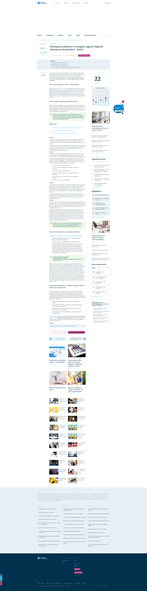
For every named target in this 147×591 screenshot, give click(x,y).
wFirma (63, 562)
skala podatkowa (48, 495)
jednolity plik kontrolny (60, 499)
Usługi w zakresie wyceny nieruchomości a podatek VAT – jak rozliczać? (101, 318)
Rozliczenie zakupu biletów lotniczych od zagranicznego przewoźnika (100, 315)
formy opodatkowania (93, 493)
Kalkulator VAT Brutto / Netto (101, 195)
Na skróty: (52, 61)
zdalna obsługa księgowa (49, 499)
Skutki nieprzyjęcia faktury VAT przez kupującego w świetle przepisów (101, 170)
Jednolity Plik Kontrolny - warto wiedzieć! (96, 532)
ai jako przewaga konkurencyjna (61, 496)
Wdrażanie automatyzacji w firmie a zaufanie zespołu (74, 538)
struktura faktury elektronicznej (66, 498)
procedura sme (77, 498)
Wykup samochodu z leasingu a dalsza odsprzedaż (49, 516)
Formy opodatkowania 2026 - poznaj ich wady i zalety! (50, 541)
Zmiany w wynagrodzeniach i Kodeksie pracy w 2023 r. (99, 520)
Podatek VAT (94, 300)
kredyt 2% (79, 499)
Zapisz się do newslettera (84, 55)
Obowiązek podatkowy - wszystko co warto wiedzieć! (63, 479)
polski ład (102, 499)
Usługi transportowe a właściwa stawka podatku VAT (100, 184)
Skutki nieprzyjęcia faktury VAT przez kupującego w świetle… (82, 462)
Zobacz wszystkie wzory (97, 296)
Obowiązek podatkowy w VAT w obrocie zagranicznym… (82, 479)
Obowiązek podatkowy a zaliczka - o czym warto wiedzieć (63, 417)
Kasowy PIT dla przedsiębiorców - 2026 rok (48, 527)
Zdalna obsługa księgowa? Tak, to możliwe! (97, 529)
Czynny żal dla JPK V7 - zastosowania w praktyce (73, 513)
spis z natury (56, 495)
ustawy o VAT (62, 88)
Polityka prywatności (41, 583)
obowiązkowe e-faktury (71, 499)
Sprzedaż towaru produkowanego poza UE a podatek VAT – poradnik (101, 312)
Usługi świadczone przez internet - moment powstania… (62, 409)
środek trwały (85, 493)
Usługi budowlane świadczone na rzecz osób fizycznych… (62, 426)
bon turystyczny (46, 500)
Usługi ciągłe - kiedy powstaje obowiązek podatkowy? (64, 133)
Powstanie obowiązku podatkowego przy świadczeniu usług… (62, 453)
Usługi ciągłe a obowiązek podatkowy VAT (59, 64)
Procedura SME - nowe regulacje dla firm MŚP (97, 517)
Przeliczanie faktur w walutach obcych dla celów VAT (101, 175)
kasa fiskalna (48, 493)
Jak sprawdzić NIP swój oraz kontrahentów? (47, 509)
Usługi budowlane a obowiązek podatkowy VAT (63, 130)
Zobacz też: (53, 124)
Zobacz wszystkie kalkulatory (98, 217)
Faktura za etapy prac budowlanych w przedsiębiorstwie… (62, 444)
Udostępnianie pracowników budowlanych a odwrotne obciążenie (67, 127)
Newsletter (77, 569)
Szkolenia (86, 3)
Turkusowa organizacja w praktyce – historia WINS (73, 524)
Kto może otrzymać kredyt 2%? (94, 541)
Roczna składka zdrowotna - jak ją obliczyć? (47, 519)
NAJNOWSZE (94, 124)
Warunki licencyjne (77, 583)
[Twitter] (1, 577)
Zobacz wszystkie (95, 153)
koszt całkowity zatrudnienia (75, 495)
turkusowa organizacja (102, 495)
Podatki (60, 35)
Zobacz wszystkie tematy (55, 500)
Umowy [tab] (93, 267)
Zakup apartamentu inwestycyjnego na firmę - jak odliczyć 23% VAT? (100, 128)
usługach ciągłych (53, 317)
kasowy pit (79, 493)
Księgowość (50, 35)
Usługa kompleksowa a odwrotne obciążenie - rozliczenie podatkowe (98, 237)
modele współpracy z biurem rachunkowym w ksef (48, 498)
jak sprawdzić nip (41, 493)
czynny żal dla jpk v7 (64, 495)
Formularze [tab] (107, 267)
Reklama (66, 3)
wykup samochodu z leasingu (58, 493)
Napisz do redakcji (78, 572)
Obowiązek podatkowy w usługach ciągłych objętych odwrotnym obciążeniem (65, 67)
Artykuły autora (43, 54)
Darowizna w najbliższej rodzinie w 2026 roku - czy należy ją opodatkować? (75, 389)
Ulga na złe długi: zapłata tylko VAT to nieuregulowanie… (81, 400)
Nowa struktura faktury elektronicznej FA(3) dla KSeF (99, 513)
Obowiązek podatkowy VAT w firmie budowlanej (82, 444)
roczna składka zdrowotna (70, 493)
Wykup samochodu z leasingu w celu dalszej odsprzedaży (62, 326)
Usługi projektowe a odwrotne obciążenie (100, 250)
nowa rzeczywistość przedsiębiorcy (101, 496)
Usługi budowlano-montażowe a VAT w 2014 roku (62, 462)
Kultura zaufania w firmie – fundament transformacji (73, 534)
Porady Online (57, 3)
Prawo (70, 35)
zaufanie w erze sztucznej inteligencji (89, 495)
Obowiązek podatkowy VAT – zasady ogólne (59, 62)
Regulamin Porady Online (68, 583)
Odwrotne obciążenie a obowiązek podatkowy (59, 65)
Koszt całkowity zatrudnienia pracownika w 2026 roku (74, 517)
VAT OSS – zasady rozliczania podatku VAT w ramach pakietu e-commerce (101, 321)
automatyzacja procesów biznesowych (46, 496)
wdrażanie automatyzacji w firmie (86, 496)
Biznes (40, 35)
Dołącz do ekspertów (77, 563)
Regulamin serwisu (50, 583)
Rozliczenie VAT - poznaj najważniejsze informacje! (81, 409)
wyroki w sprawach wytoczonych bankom (91, 499)
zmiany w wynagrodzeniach (86, 498)
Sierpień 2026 (101, 88)
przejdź (118, 110)
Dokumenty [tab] (100, 267)
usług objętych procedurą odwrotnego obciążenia (65, 236)
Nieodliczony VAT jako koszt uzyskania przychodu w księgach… (100, 309)
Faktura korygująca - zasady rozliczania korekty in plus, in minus (101, 166)
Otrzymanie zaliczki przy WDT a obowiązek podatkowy (63, 435)
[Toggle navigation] (108, 3)
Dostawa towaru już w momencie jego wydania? (81, 453)
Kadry (78, 35)
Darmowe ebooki (76, 3)
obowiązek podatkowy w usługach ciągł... (58, 55)
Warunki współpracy (58, 583)
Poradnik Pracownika (65, 560)
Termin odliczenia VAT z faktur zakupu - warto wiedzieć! (102, 179)
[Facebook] (1, 575)
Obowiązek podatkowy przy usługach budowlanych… (82, 426)
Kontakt (75, 560)
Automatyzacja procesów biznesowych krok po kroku (74, 527)
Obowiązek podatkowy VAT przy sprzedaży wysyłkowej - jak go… (82, 417)
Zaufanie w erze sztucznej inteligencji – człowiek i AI (73, 520)
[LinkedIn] (1, 579)
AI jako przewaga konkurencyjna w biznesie (72, 531)
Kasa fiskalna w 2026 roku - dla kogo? (46, 512)
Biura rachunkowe (90, 35)
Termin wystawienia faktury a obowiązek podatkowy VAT (62, 470)
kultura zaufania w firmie (74, 496)
